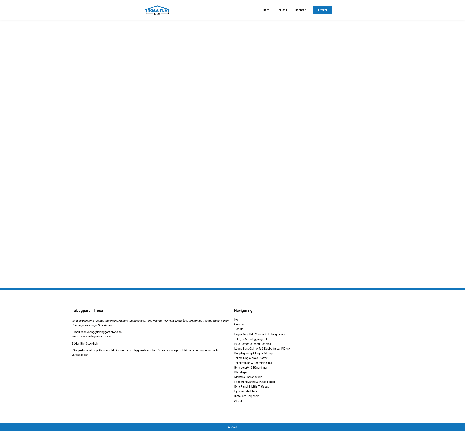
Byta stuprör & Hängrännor (250, 367)
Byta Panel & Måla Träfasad (251, 386)
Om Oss (281, 10)
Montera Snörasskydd (248, 377)
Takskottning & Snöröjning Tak (253, 363)
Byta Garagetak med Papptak (252, 344)
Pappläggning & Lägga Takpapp (254, 353)
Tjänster (300, 10)
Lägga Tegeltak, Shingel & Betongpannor (259, 334)
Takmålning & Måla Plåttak (251, 358)
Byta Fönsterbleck (245, 391)
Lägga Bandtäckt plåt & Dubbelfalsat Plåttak (262, 348)
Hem (266, 10)
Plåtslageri (241, 372)
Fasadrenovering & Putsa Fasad (254, 382)
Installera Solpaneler (247, 396)
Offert (238, 401)
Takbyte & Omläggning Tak (251, 339)
